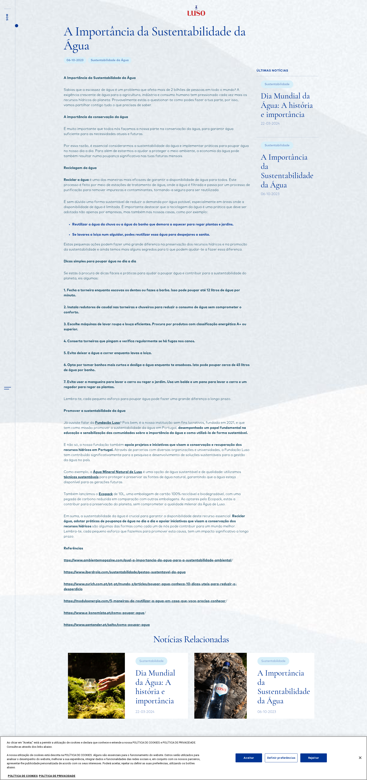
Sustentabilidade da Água (110, 60)
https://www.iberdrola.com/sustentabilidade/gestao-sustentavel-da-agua (125, 572)
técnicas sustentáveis (81, 477)
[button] (7, 388)
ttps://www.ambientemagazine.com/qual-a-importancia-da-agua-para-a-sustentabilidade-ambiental (147, 560)
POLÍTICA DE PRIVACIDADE (57, 775)
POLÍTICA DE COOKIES (23, 775)
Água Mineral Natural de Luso (117, 472)
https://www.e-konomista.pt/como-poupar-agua (104, 613)
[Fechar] (360, 757)
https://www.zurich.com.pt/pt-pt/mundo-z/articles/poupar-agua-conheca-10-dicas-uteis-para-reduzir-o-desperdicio (150, 586)
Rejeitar (313, 757)
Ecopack (106, 494)
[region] (183, 758)
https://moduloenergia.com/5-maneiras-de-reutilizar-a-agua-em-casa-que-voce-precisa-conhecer (145, 601)
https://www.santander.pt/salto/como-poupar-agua (107, 625)
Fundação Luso (107, 422)
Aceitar (249, 757)
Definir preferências (281, 757)
